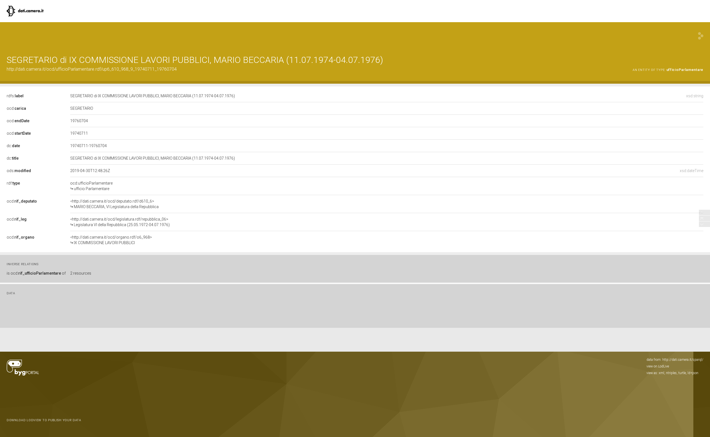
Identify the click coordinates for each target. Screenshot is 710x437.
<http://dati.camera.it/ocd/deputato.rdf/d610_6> (114, 204)
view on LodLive (657, 366)
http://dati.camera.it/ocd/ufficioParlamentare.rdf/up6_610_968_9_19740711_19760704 (92, 69)
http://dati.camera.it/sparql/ (682, 360)
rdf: (13, 183)
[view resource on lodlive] (700, 36)
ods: (19, 170)
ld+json (693, 373)
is (36, 273)
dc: (13, 146)
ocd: (16, 108)
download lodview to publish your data (44, 420)
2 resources (80, 273)
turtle (682, 373)
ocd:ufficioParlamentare (91, 186)
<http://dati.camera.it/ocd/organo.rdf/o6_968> (111, 240)
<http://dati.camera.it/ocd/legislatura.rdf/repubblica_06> (120, 222)
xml (661, 373)
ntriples (671, 373)
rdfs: (15, 96)
